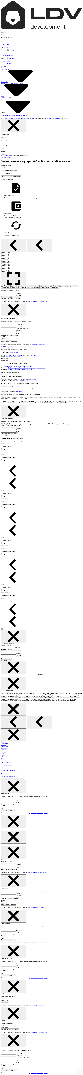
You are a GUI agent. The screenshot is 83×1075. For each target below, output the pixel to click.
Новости (13, 369)
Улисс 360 (29, 366)
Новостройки (4, 82)
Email (17, 333)
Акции (36, 368)
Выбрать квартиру (13, 368)
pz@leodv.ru (15, 386)
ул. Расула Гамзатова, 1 (15, 356)
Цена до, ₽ (19, 326)
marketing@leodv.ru (22, 380)
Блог (17, 369)
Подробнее (4, 154)
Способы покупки (29, 368)
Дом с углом (22, 366)
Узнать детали (4, 176)
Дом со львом (15, 366)
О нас (2, 96)
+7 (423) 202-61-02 (14, 352)
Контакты (22, 369)
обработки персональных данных (38, 301)
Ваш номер (19, 332)
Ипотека (21, 368)
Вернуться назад (5, 157)
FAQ (2, 758)
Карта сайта (28, 369)
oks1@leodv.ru (21, 391)
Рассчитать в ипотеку (15, 176)
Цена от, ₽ (19, 324)
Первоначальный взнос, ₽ (23, 328)
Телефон (18, 295)
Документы (42, 368)
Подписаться (32, 379)
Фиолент (8, 366)
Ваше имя (18, 293)
